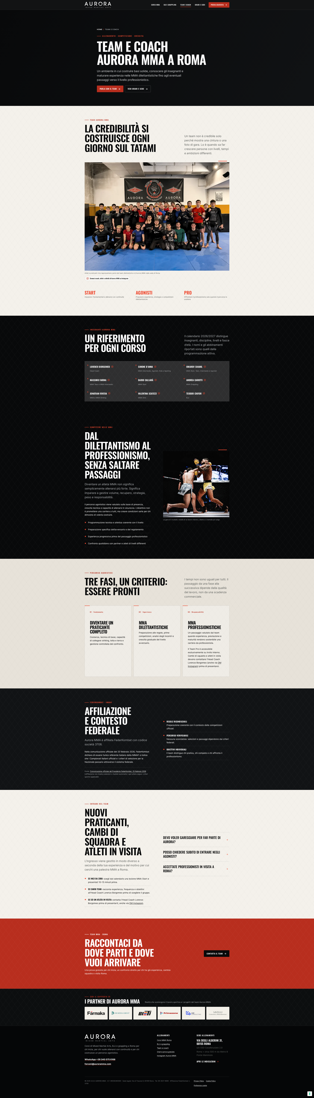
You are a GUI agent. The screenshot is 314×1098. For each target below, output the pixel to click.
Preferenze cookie (200, 1085)
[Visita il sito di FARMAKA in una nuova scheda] (96, 1013)
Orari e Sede (200, 5)
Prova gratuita (217, 5)
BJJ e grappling (163, 1044)
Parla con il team (108, 88)
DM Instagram (136, 903)
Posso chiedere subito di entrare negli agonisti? (191, 854)
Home (99, 29)
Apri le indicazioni (206, 1061)
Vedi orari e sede (136, 88)
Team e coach (163, 1048)
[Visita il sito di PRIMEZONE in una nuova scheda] (169, 1013)
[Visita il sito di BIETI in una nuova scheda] (144, 1013)
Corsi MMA (155, 5)
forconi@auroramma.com (98, 1064)
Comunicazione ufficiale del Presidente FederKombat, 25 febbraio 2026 (118, 771)
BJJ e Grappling (170, 5)
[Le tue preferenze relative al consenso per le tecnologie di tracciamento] (309, 1093)
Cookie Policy (211, 1081)
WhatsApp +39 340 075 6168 (100, 1059)
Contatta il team (215, 953)
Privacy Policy (199, 1081)
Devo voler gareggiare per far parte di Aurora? (191, 839)
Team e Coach (185, 5)
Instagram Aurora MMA (166, 1056)
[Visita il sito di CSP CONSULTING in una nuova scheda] (193, 1013)
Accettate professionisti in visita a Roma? (188, 868)
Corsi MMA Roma (164, 1040)
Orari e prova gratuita (165, 1052)
